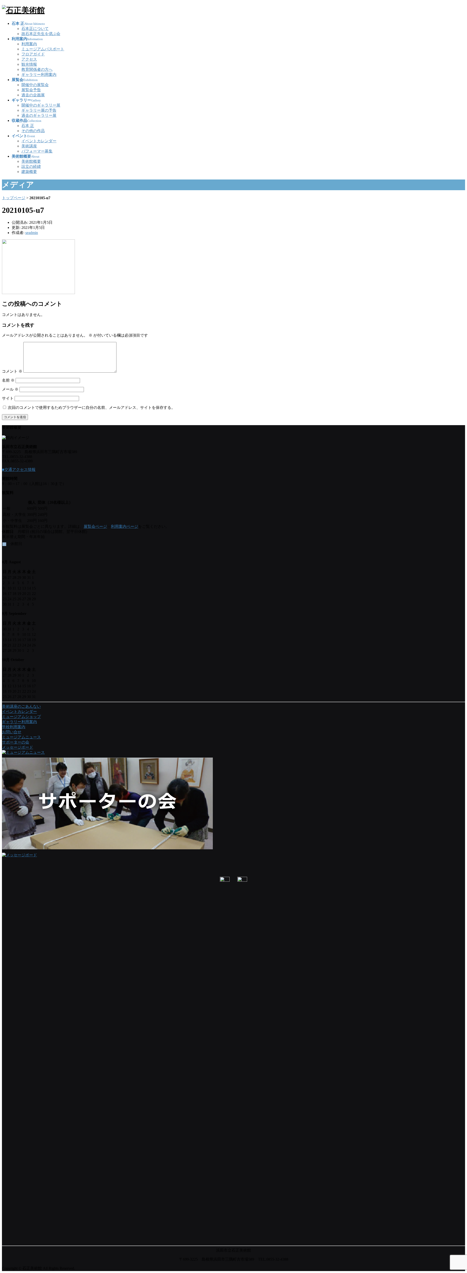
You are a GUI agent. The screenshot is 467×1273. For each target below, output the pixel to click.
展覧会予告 (31, 90)
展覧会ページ (95, 526)
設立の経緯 (31, 166)
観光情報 (29, 64)
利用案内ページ (124, 526)
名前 (8, 380)
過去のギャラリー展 (38, 115)
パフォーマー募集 (37, 151)
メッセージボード (17, 747)
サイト (8, 398)
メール (10, 389)
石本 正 (27, 126)
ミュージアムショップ (21, 717)
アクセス (29, 59)
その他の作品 (33, 131)
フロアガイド (33, 54)
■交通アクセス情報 (19, 469)
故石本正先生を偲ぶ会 (40, 34)
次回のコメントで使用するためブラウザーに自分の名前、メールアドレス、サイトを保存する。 (91, 407)
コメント (12, 371)
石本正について (35, 29)
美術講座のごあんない (21, 706)
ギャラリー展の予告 (38, 110)
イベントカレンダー (38, 141)
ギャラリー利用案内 (38, 74)
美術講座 (29, 146)
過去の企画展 (33, 95)
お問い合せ (11, 732)
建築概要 (29, 172)
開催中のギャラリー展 (40, 105)
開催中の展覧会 (35, 85)
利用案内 (29, 44)
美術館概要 (31, 161)
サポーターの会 (15, 742)
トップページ (13, 198)
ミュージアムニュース (21, 737)
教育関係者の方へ (37, 69)
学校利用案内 (13, 727)
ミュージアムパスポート (42, 49)
